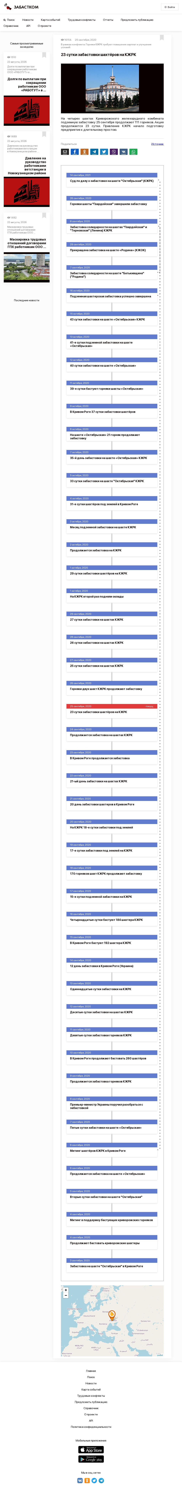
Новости (27, 19)
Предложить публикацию (137, 19)
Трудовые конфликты (81, 19)
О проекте (44, 26)
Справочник (11, 26)
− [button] (66, 1295)
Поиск (11, 19)
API (28, 26)
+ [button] (66, 1290)
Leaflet (160, 1355)
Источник (157, 144)
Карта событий (50, 19)
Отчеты (108, 19)
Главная (91, 1371)
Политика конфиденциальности (91, 1427)
